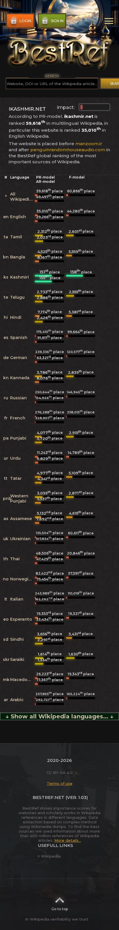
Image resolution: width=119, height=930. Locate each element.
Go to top (59, 909)
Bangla (17, 257)
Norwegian (22, 579)
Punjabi (18, 438)
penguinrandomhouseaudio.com (67, 149)
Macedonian (23, 679)
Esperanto (21, 619)
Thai (15, 558)
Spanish (18, 337)
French (17, 418)
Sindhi (17, 639)
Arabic (17, 699)
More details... (67, 840)
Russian (18, 397)
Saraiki (17, 659)
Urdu (15, 458)
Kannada (19, 377)
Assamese (21, 518)
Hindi (15, 317)
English (18, 216)
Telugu (17, 297)
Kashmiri (19, 277)
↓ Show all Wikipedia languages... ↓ (59, 716)
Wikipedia (50, 856)
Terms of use (59, 783)
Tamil (16, 236)
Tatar (16, 478)
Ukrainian (20, 538)
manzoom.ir (88, 143)
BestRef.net (48, 797)
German (18, 357)
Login (25, 21)
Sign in (57, 21)
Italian (16, 599)
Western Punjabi (19, 498)
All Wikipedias (22, 196)
